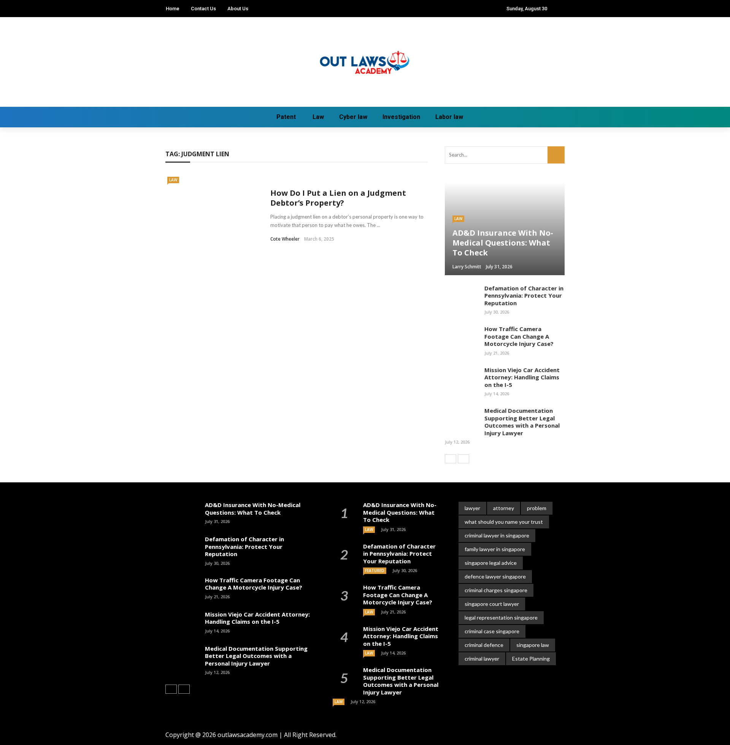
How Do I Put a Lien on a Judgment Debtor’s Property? (338, 198)
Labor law (449, 116)
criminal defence (484, 645)
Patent (286, 116)
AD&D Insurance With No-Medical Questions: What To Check (252, 508)
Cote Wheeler (285, 239)
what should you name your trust (504, 521)
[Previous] (450, 458)
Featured (374, 570)
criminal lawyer (482, 658)
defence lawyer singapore (495, 576)
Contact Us (203, 8)
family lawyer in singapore (495, 549)
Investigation (401, 116)
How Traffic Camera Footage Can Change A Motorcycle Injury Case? (519, 336)
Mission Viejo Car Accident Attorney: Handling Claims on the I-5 (522, 377)
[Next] (463, 458)
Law (318, 116)
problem (536, 508)
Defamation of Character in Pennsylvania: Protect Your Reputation (523, 295)
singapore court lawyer (492, 604)
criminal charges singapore (496, 590)
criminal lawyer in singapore (497, 535)
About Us (237, 8)
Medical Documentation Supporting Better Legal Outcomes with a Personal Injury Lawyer (522, 422)
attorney (503, 508)
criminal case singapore (492, 631)
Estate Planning (531, 658)
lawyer (472, 508)
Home (172, 8)
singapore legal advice (491, 563)
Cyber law (353, 116)
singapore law (532, 645)
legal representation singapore (501, 617)
